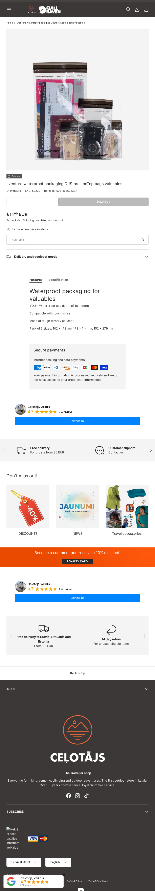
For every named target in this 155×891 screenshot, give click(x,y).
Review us (77, 421)
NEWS (77, 534)
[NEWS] (77, 506)
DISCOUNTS (28, 534)
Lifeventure (13, 190)
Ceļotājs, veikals (39, 407)
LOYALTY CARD (77, 561)
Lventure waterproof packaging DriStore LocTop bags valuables (51, 23)
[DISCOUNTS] (28, 506)
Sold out (103, 201)
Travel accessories (127, 534)
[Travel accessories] (127, 506)
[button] (146, 9)
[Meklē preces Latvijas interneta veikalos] (15, 838)
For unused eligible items (111, 644)
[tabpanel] (77, 309)
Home (9, 23)
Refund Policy (74, 881)
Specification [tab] (58, 280)
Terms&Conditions (98, 881)
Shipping (28, 220)
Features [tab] (35, 280)
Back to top (77, 673)
